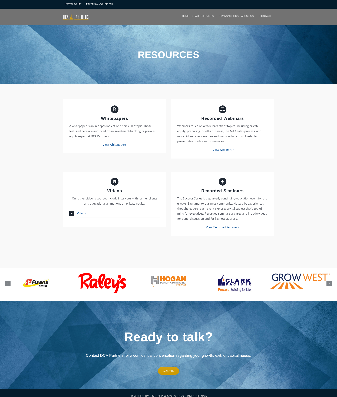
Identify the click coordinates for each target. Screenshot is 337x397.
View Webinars (222, 150)
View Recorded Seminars (222, 227)
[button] (114, 214)
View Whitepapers (115, 145)
